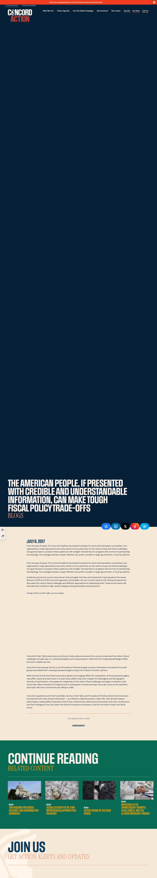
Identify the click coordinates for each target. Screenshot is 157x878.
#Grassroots (78, 725)
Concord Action (12, 5)
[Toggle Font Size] (2, 536)
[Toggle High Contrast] (2, 530)
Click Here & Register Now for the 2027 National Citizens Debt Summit (75, 2)
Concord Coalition (29, 5)
